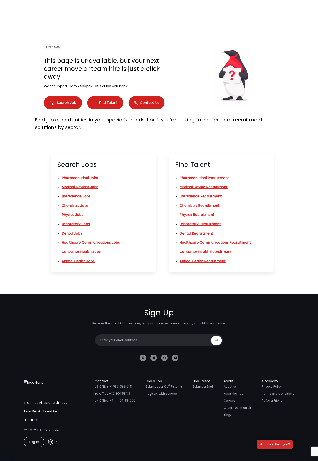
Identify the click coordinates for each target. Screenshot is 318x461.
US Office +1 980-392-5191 (113, 386)
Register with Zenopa (161, 394)
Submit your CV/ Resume (164, 386)
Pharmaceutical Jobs (80, 177)
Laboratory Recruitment (200, 224)
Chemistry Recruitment (200, 205)
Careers (230, 401)
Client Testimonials (238, 408)
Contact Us (149, 102)
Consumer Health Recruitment (206, 251)
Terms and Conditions (278, 394)
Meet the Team (235, 394)
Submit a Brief (203, 386)
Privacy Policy (272, 386)
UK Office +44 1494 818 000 (115, 401)
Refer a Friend (272, 401)
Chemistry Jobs (75, 205)
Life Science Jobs (76, 196)
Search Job (66, 102)
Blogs (227, 415)
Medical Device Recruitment (204, 186)
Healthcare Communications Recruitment (215, 242)
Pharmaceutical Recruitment (204, 177)
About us (230, 386)
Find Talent (108, 102)
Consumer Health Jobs (81, 251)
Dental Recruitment (196, 233)
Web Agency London (47, 430)
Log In (34, 441)
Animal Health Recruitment (203, 261)
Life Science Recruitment (201, 196)
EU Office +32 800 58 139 (113, 394)
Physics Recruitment (197, 214)
